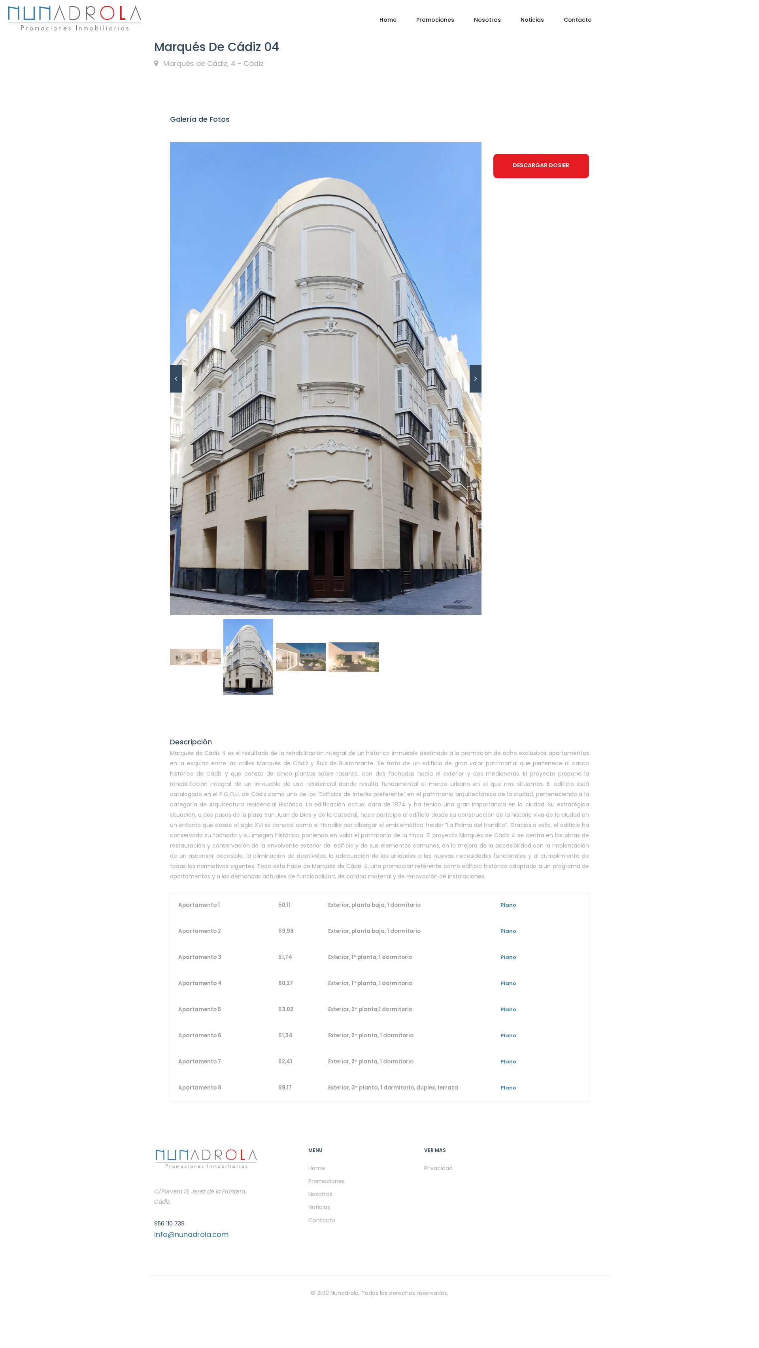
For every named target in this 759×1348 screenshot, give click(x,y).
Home (388, 20)
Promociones (435, 20)
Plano (508, 905)
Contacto (578, 20)
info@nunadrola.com (191, 1234)
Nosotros (487, 20)
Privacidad (438, 1168)
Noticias (532, 20)
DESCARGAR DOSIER (541, 165)
